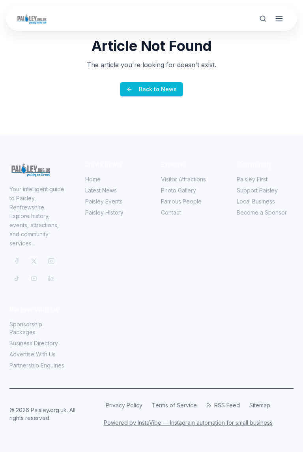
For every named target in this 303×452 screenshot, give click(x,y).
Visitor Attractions (183, 179)
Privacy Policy (124, 405)
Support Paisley (257, 190)
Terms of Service (174, 405)
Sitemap (259, 405)
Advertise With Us (32, 354)
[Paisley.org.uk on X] (34, 261)
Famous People (181, 201)
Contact (171, 212)
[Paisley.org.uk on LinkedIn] (51, 278)
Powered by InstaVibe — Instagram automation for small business (188, 422)
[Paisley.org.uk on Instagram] (51, 261)
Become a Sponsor (262, 212)
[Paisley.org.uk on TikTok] (16, 278)
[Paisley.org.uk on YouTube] (34, 278)
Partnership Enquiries (36, 365)
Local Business (256, 201)
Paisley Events (104, 201)
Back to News (158, 89)
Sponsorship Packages (25, 328)
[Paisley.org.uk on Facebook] (16, 261)
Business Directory (33, 343)
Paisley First (252, 179)
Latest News (101, 190)
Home (93, 179)
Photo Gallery (178, 190)
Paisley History (104, 212)
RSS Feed (227, 405)
